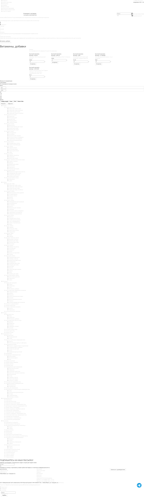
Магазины (39, 469)
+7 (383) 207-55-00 (137, 0)
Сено (10, 42)
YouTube (4, 490)
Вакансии (39, 475)
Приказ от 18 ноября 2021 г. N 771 (45, 479)
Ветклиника (40, 473)
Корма (1, 42)
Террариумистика (28, 33)
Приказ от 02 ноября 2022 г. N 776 (45, 481)
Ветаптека (35, 33)
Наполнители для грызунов (74, 38)
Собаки (5, 33)
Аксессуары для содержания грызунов (20, 38)
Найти (4, 495)
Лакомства (6, 42)
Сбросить (10, 103)
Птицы (13, 33)
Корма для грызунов (5, 38)
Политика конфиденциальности (32, 485)
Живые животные (47, 38)
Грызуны (9, 33)
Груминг (39, 472)
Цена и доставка (41, 470)
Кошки (1, 33)
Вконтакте (4, 487)
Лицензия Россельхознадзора (44, 478)
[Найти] (118, 15)
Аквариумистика (19, 33)
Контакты (39, 476)
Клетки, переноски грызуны (59, 38)
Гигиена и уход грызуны (36, 38)
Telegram (4, 488)
